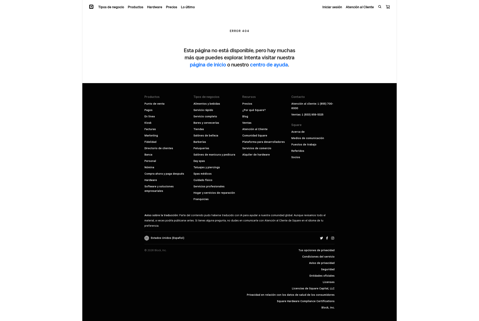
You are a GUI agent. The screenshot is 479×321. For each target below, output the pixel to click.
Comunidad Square (254, 135)
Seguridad (328, 269)
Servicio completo (205, 116)
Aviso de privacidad (322, 262)
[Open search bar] (380, 6)
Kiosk (148, 122)
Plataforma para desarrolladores (263, 141)
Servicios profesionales (209, 186)
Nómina (149, 167)
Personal (150, 160)
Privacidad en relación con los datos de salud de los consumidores (291, 294)
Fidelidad (150, 141)
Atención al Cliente (255, 129)
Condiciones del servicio (318, 256)
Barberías (199, 141)
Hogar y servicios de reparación (214, 192)
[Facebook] (327, 237)
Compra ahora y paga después (164, 173)
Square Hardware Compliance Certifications (306, 301)
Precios (247, 103)
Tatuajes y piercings (206, 167)
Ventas (246, 122)
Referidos (297, 150)
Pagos (148, 110)
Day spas (199, 160)
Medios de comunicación (307, 138)
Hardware (150, 180)
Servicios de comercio (256, 148)
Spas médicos (202, 173)
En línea (149, 116)
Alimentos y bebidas (206, 103)
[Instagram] (333, 237)
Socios (295, 157)
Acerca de (298, 131)
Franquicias (201, 199)
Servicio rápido (203, 110)
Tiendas (198, 129)
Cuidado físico (202, 180)
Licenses (329, 282)
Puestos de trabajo (303, 144)
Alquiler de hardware (256, 154)
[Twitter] (321, 237)
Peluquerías (201, 148)
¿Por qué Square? (254, 110)
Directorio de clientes (158, 148)
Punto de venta (154, 103)
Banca (148, 154)
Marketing (151, 135)
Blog (245, 116)
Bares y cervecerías (206, 122)
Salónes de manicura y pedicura (214, 154)
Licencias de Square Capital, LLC (313, 288)
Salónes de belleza (205, 135)
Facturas (150, 129)
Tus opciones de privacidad (316, 250)
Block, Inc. (328, 307)
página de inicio (208, 64)
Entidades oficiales (322, 275)
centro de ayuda (269, 64)
